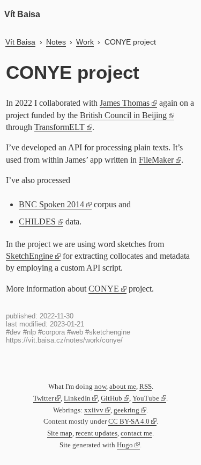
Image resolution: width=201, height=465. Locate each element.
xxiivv (93, 410)
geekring (126, 410)
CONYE (103, 288)
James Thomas (125, 102)
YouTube (145, 398)
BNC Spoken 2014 (51, 204)
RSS (145, 386)
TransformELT (59, 127)
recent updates (96, 433)
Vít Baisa (22, 14)
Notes (56, 42)
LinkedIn (77, 398)
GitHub (111, 398)
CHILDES (37, 221)
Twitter (43, 398)
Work (85, 42)
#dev (13, 332)
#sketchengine (107, 332)
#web (75, 332)
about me (122, 386)
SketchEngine (29, 255)
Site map (59, 433)
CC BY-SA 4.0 (129, 421)
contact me (136, 433)
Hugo (125, 445)
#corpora (51, 332)
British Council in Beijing (123, 115)
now (100, 386)
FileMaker (156, 159)
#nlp (29, 332)
